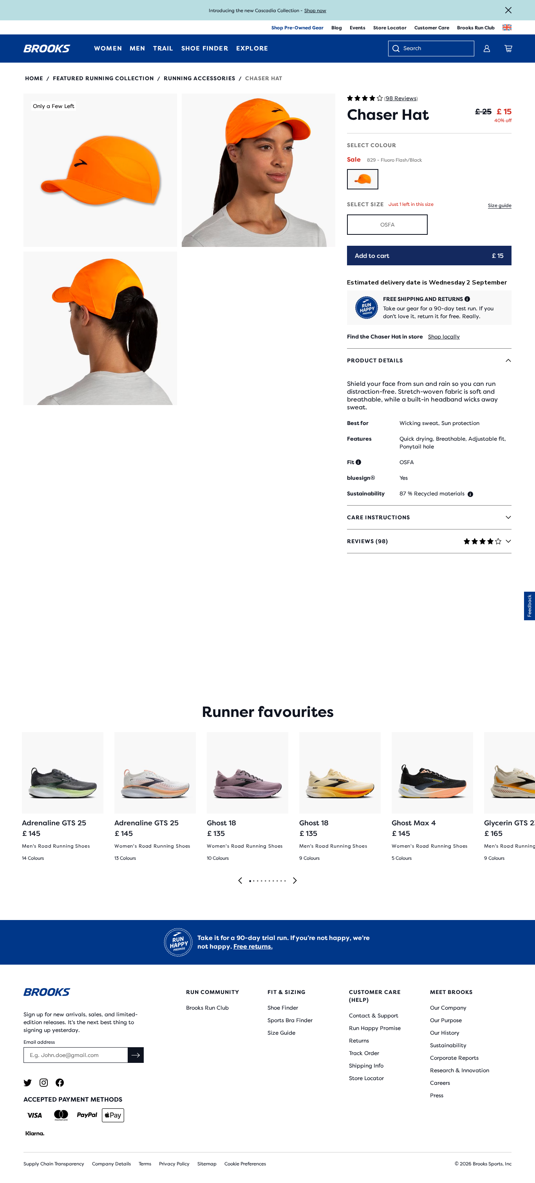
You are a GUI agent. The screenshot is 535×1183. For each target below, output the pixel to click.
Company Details (111, 1164)
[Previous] (240, 881)
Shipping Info (366, 1065)
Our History (444, 1033)
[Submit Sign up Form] (136, 1055)
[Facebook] (60, 1083)
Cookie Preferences (245, 1164)
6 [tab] (269, 881)
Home (34, 78)
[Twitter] (27, 1083)
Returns (359, 1040)
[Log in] (486, 48)
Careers (440, 1083)
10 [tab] (285, 881)
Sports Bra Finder (290, 1020)
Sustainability (448, 1045)
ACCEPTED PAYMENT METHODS (72, 1099)
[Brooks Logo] (84, 993)
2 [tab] (253, 881)
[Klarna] (34, 1133)
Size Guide (281, 1033)
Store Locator (390, 28)
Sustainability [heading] (366, 493)
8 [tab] (277, 881)
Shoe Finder (283, 1008)
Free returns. (253, 946)
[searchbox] (434, 49)
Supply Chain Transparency (53, 1164)
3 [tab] (257, 881)
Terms (145, 1164)
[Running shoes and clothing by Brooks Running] (46, 48)
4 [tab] (261, 881)
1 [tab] (250, 881)
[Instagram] (44, 1083)
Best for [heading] (358, 423)
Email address (39, 1042)
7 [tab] (273, 881)
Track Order (364, 1053)
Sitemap (207, 1164)
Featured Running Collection (103, 78)
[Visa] (34, 1115)
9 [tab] (281, 881)
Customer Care (431, 28)
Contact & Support (373, 1015)
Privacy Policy (174, 1164)
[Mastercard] (61, 1115)
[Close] (508, 10)
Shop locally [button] (444, 336)
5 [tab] (265, 881)
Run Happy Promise (375, 1028)
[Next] (295, 881)
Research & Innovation (459, 1070)
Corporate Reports (454, 1058)
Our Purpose (446, 1020)
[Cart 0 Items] (508, 48)
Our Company (448, 1008)
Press (436, 1095)
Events (357, 28)
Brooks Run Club (476, 28)
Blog (336, 28)
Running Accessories (199, 78)
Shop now (315, 10)
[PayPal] (87, 1115)
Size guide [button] (500, 205)
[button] (100, 170)
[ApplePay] (113, 1115)
